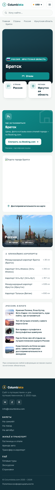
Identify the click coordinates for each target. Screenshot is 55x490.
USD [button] (38, 4)
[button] (27, 183)
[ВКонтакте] (5, 402)
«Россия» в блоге (15, 306)
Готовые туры (9, 460)
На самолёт (8, 421)
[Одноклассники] (19, 402)
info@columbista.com (13, 409)
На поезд (7, 425)
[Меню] (50, 5)
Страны (16, 21)
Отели (29, 76)
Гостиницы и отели (12, 441)
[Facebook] (12, 402)
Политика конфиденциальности (18, 484)
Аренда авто (8, 445)
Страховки (8, 469)
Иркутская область (43, 21)
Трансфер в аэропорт (13, 449)
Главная (6, 21)
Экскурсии (8, 465)
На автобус (8, 430)
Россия (27, 21)
